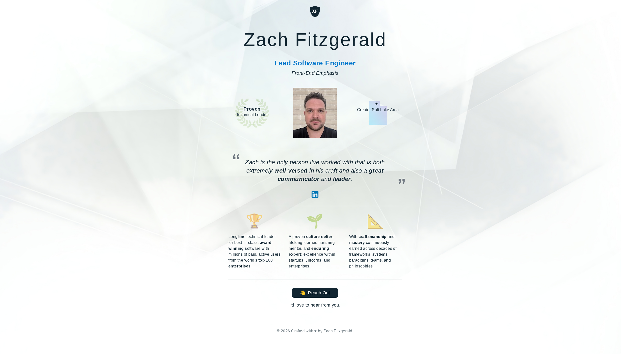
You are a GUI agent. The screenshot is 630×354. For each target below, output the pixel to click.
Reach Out (315, 292)
